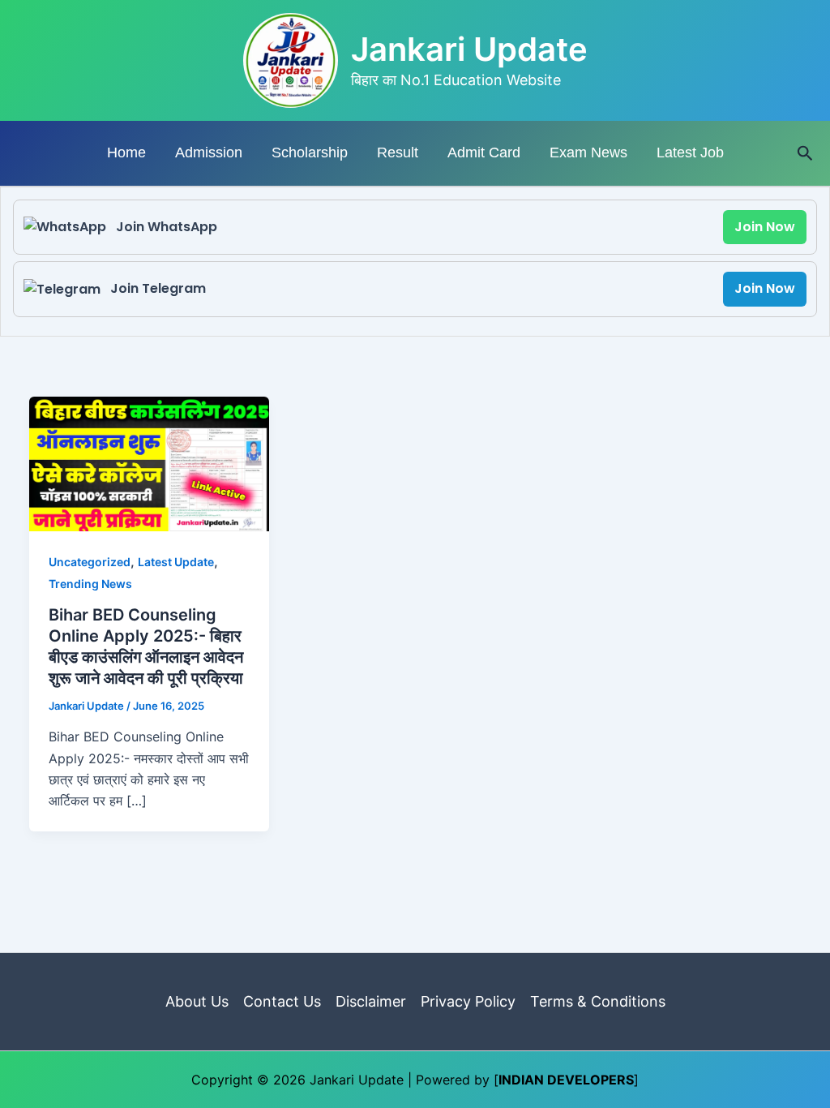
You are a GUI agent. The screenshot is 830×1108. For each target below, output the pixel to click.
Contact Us (282, 1001)
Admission (208, 152)
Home (126, 152)
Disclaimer (371, 1001)
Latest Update (176, 562)
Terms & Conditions (597, 1001)
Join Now (764, 226)
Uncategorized (89, 562)
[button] (805, 153)
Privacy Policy (468, 1001)
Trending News (90, 584)
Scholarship (310, 152)
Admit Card (483, 152)
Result (397, 152)
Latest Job (690, 152)
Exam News (588, 152)
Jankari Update (469, 49)
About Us (197, 1001)
